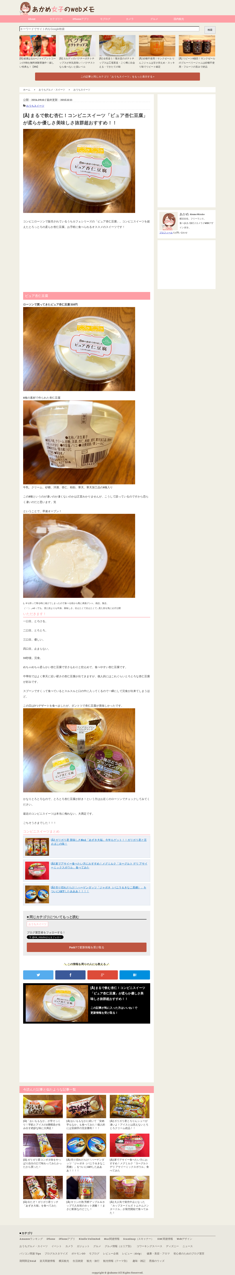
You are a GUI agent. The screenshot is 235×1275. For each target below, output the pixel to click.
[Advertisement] (86, 259)
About (31, 19)
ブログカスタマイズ (56, 1253)
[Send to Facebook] (70, 975)
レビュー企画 (110, 1253)
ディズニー (172, 1246)
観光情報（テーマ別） (116, 1261)
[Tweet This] (38, 975)
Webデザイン (184, 1238)
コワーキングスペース (149, 1246)
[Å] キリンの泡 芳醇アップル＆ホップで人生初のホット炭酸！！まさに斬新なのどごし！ (85, 1205)
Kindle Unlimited (89, 1238)
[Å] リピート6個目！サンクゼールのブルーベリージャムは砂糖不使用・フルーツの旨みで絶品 (197, 62)
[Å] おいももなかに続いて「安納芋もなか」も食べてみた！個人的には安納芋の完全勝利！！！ (85, 1124)
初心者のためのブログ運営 (188, 1253)
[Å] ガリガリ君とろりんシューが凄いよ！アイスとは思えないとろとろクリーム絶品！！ (129, 1124)
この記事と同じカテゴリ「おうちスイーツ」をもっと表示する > (117, 76)
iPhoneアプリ (81, 19)
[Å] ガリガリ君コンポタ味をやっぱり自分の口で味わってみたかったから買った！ (42, 1163)
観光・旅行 (93, 1261)
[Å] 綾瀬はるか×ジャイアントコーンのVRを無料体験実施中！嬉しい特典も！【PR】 (37, 62)
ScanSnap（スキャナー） (138, 1238)
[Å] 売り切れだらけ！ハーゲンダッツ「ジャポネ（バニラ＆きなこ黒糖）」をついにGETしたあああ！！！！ (85, 1165)
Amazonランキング (31, 1238)
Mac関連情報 (112, 1238)
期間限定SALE (27, 1261)
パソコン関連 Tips (30, 1253)
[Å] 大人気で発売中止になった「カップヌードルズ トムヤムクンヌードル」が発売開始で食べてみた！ (129, 1207)
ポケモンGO (78, 1253)
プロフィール (166, 232)
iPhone (50, 1238)
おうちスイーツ (35, 105)
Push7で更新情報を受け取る (86, 947)
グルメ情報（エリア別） (119, 1246)
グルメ (154, 19)
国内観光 (179, 19)
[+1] (102, 975)
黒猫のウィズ (156, 1261)
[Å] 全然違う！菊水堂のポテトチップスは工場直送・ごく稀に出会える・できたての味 (117, 62)
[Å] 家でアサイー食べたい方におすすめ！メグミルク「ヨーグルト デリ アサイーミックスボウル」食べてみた (129, 1165)
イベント (56, 1246)
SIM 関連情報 (165, 1238)
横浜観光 (64, 1261)
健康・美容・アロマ (158, 1253)
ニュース (187, 1246)
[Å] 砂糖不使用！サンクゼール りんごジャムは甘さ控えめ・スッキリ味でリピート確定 (157, 62)
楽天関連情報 (47, 1261)
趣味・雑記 (139, 1261)
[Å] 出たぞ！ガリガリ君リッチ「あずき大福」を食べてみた (40, 1203)
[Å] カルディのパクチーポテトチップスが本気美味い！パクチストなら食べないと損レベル (77, 62)
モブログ (105, 19)
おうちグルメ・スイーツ (33, 1246)
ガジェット (83, 1246)
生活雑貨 (78, 1261)
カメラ (130, 19)
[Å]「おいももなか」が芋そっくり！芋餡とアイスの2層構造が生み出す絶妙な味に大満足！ (42, 1124)
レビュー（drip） (132, 1253)
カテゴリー (56, 19)
